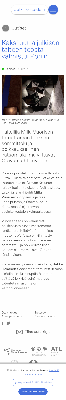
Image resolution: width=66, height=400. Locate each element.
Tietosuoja (41, 312)
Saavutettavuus (45, 316)
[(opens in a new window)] (2, 323)
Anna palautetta (12, 316)
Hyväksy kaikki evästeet (33, 391)
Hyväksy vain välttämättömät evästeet (33, 382)
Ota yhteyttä (10, 312)
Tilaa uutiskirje (37, 332)
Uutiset (19, 28)
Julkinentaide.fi (29, 9)
